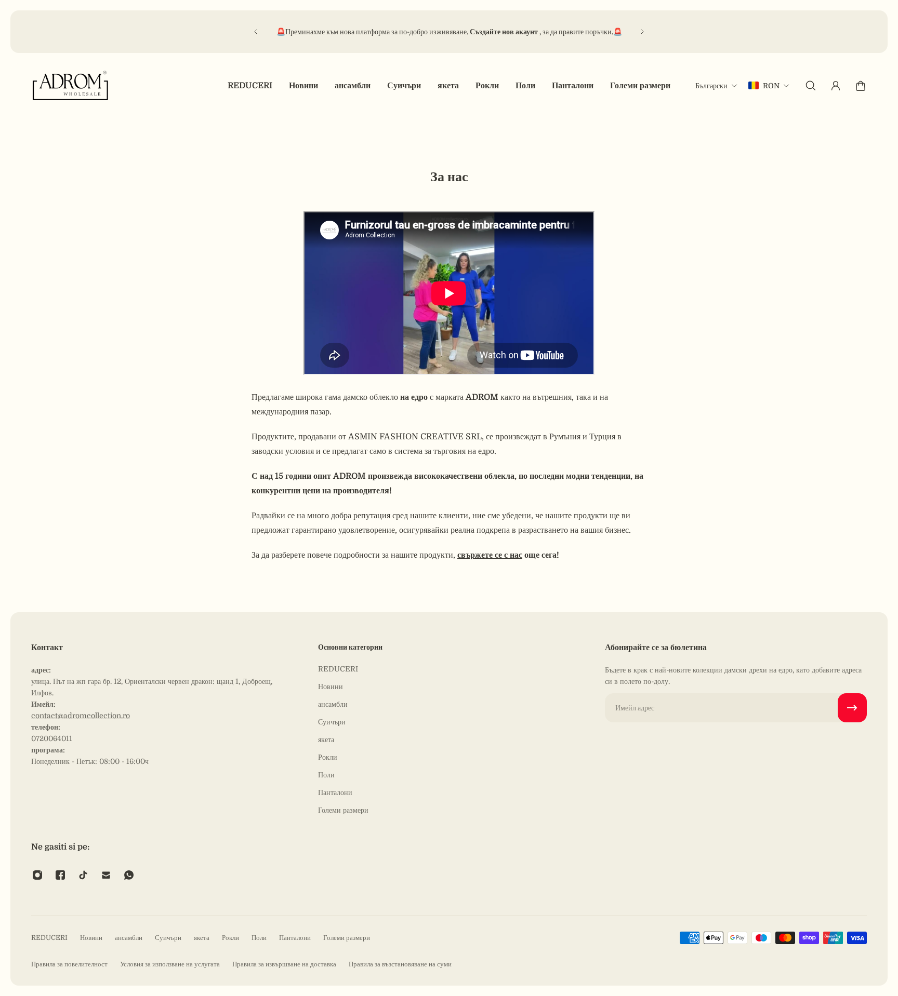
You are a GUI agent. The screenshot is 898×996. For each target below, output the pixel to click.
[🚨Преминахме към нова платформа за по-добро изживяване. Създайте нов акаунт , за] (449, 31)
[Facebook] (60, 875)
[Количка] (860, 85)
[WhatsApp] (128, 875)
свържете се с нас (489, 555)
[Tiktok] (83, 875)
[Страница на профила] (835, 85)
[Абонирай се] (852, 707)
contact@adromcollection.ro (80, 715)
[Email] (106, 875)
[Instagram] (37, 875)
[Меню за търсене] (810, 85)
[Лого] (70, 85)
